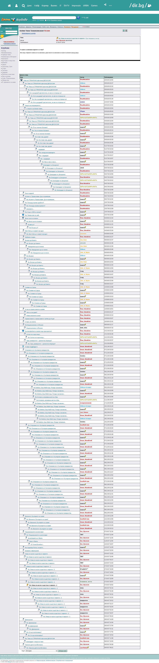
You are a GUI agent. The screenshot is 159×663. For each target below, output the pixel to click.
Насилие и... (30, 209)
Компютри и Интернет (9, 57)
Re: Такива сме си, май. (32, 215)
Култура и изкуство (8, 60)
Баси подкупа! (29, 193)
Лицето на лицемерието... (33, 105)
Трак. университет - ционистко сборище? (39, 340)
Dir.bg (4, 51)
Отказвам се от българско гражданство (37, 350)
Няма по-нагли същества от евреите (36, 554)
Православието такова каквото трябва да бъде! (39, 318)
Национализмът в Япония (34, 328)
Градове (4, 72)
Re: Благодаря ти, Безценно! (54, 168)
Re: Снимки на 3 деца (33, 290)
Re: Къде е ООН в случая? (33, 212)
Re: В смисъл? (33, 228)
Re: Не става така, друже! (44, 140)
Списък (60, 27)
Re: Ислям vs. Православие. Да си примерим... (40, 199)
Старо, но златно (30, 322)
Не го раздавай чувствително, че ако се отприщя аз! (45, 93)
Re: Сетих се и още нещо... (36, 337)
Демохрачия (29, 620)
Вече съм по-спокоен (31, 218)
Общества (5, 80)
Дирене (28, 27)
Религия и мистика (8, 74)
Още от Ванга (33, 541)
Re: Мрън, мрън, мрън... (49, 162)
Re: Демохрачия (31, 623)
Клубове (22, 27)
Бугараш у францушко (32, 551)
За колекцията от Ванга (35, 538)
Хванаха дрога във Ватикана (34, 645)
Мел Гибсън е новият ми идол (34, 231)
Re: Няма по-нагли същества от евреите (38, 557)
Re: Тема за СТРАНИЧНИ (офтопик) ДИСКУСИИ (40, 83)
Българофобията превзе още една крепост (38, 331)
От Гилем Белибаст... (37, 544)
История (47, 30)
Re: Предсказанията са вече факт (36, 535)
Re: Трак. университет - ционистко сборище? (41, 344)
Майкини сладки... (30, 237)
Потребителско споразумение (64, 660)
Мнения (4, 62)
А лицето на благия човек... (34, 108)
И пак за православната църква (35, 309)
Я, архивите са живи (9, 82)
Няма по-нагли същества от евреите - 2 (38, 566)
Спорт (4, 68)
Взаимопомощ (6, 53)
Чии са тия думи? (31, 312)
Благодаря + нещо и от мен (34, 641)
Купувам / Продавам (71, 27)
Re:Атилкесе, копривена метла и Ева (46, 397)
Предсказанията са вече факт (34, 532)
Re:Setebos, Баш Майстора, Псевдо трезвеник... (48, 387)
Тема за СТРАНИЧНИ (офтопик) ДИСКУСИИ (37, 80)
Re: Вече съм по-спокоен (34, 221)
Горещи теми (6, 54)
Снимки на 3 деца (30, 287)
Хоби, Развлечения (8, 78)
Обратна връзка (40, 660)
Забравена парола (10, 43)
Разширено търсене (56, 20)
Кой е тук (46, 27)
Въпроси (53, 27)
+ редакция (41, 149)
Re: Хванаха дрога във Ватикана (36, 648)
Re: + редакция (43, 155)
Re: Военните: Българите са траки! (37, 519)
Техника (4, 70)
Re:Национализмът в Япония (34, 325)
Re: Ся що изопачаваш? (33, 632)
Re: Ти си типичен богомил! (39, 127)
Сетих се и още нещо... (33, 334)
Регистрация (36, 27)
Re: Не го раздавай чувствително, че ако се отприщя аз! (48, 96)
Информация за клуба (28, 33)
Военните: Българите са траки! (34, 516)
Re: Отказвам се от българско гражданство (39, 353)
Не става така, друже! (41, 137)
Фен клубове (6, 76)
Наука (4, 64)
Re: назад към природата (47, 152)
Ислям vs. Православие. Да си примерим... (38, 196)
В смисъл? (31, 224)
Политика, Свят (7, 66)
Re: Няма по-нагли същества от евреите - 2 (41, 569)
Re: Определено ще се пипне (38, 250)
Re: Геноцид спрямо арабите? (34, 202)
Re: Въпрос (30, 256)
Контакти (5, 58)
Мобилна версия (50, 660)
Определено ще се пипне (36, 246)
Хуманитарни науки (37, 30)
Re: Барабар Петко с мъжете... (34, 547)
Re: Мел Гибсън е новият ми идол (36, 234)
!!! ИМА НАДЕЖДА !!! (31, 347)
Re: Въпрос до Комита (33, 243)
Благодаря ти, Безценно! (51, 165)
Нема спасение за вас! (33, 315)
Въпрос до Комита (30, 240)
